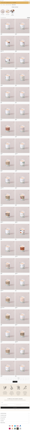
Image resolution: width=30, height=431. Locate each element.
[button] (29, 2)
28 (23, 379)
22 (13, 379)
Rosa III (16, 136)
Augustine (16, 307)
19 (8, 379)
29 (25, 379)
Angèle (1, 324)
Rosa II (16, 102)
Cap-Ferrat (16, 153)
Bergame (2, 170)
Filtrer (15, 381)
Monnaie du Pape (2, 307)
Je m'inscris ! (15, 407)
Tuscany (16, 170)
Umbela (1, 273)
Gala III (1, 119)
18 (6, 379)
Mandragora (16, 341)
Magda (16, 119)
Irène (15, 290)
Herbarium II (2, 290)
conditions (18, 409)
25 (18, 379)
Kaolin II (1, 341)
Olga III (1, 136)
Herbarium (16, 273)
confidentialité (15, 409)
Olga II (1, 102)
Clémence (16, 324)
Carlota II (2, 153)
